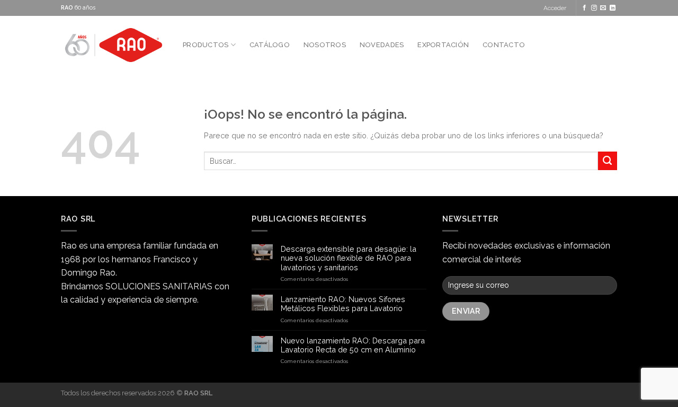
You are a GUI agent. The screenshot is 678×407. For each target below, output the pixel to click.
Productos (205, 45)
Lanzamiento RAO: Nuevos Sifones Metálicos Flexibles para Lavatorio (343, 304)
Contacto (504, 45)
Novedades (382, 45)
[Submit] (607, 161)
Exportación (443, 45)
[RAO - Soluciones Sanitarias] (114, 45)
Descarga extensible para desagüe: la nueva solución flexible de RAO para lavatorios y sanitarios (348, 258)
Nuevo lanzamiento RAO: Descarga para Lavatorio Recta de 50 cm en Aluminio (353, 345)
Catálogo (269, 45)
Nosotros (325, 45)
